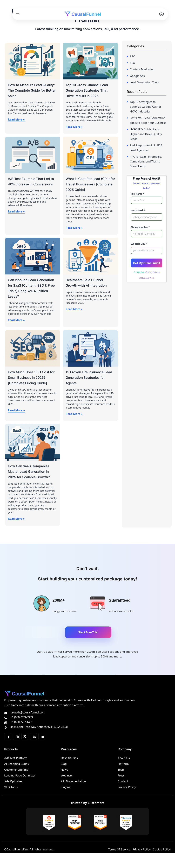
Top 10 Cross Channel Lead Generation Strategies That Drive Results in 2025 (87, 90)
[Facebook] (7, 736)
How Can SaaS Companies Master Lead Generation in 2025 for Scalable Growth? (29, 471)
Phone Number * (140, 227)
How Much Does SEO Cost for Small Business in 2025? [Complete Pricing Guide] (31, 377)
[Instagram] (16, 736)
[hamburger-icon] (17, 14)
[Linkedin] (33, 736)
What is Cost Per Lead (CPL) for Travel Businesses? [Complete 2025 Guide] (90, 184)
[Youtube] (41, 736)
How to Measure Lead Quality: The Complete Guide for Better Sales (32, 90)
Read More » (16, 119)
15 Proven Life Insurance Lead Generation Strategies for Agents (89, 377)
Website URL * (139, 243)
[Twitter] (24, 736)
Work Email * (138, 210)
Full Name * (137, 193)
